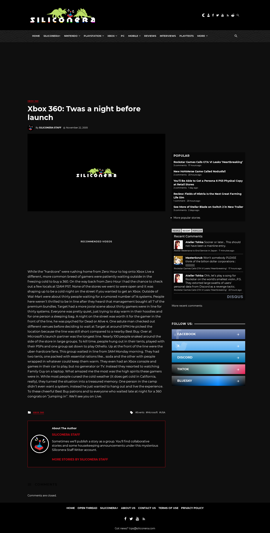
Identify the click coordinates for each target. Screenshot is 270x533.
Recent (186, 231)
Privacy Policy (192, 508)
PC (123, 35)
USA (163, 412)
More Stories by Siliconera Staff (80, 459)
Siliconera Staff (50, 127)
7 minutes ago (226, 250)
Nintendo (71, 35)
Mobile (133, 35)
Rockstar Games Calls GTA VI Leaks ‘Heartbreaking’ (208, 162)
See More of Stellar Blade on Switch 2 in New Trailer (208, 207)
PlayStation (92, 35)
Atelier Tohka (195, 242)
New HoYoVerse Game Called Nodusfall (200, 171)
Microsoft (152, 412)
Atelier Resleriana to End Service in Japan (195, 250)
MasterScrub (194, 257)
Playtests (186, 35)
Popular (197, 231)
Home (36, 35)
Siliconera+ (52, 35)
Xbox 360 (33, 101)
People (176, 231)
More (201, 35)
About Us (128, 508)
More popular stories (187, 217)
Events (140, 412)
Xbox (111, 35)
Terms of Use (168, 508)
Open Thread (87, 508)
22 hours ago (235, 290)
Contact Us (147, 508)
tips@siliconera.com (142, 528)
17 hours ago (235, 268)
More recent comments (187, 305)
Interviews (168, 35)
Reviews (150, 35)
